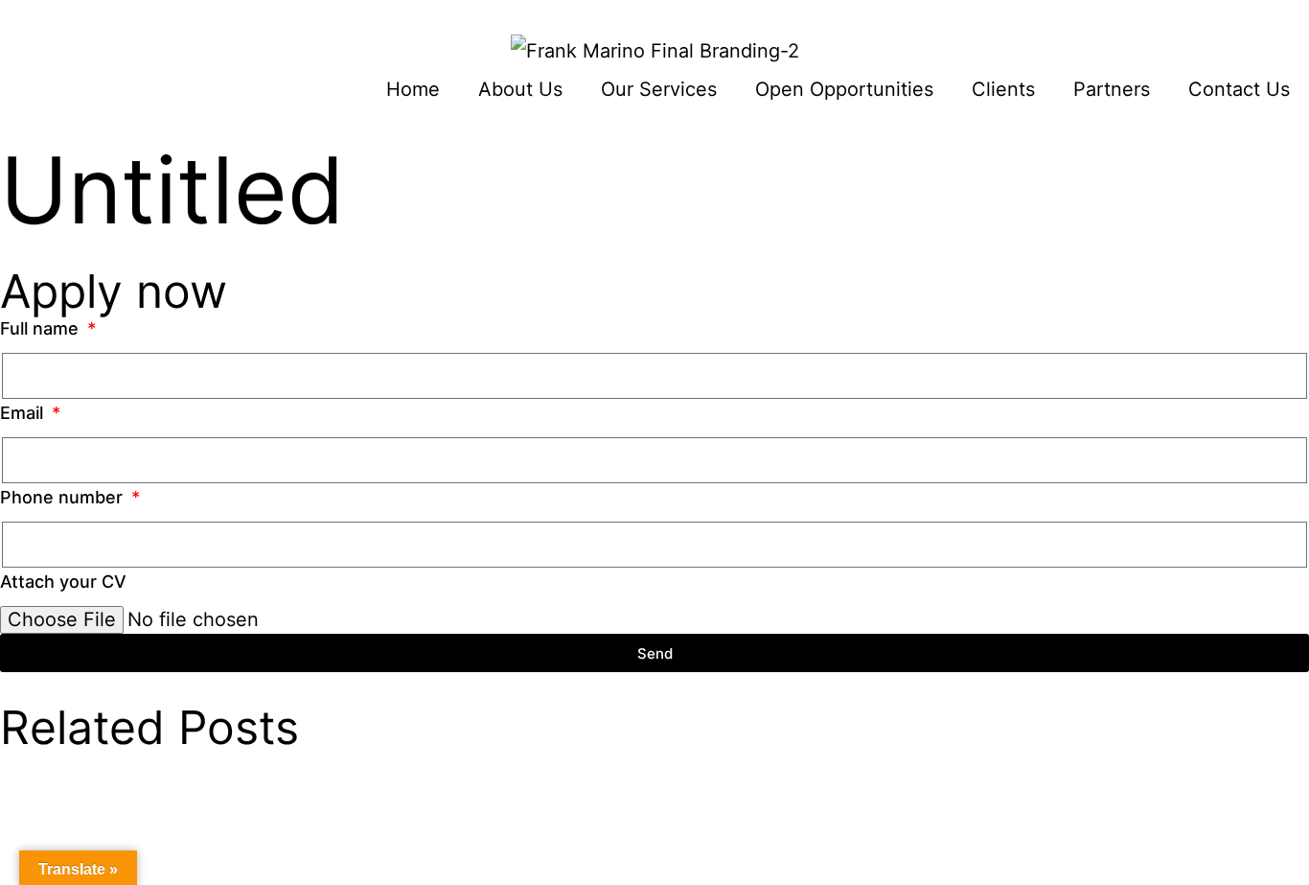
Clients (1003, 89)
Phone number (63, 497)
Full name (41, 328)
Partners (1111, 89)
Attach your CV (63, 581)
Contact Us (1239, 89)
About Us (520, 89)
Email (24, 413)
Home (413, 89)
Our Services (659, 89)
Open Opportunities (844, 89)
